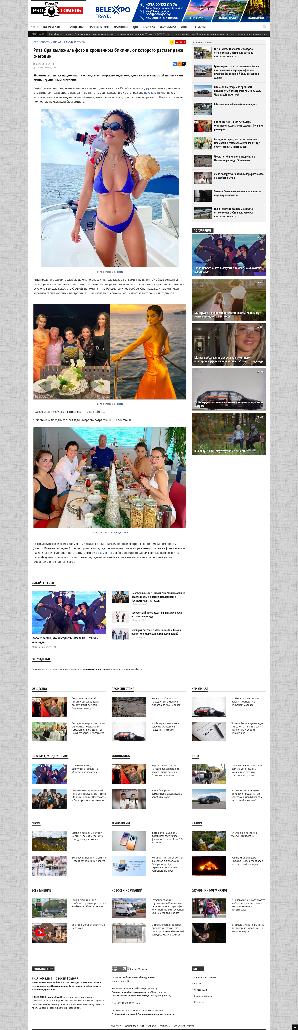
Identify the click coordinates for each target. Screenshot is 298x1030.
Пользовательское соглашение (156, 1014)
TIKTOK (190, 1026)
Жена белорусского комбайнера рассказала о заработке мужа (239, 176)
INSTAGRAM (179, 1026)
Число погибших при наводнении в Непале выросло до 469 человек (234, 158)
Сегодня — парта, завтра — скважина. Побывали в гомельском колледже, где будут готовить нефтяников (237, 142)
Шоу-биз (149, 27)
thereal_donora (120, 532)
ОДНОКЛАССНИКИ (134, 1026)
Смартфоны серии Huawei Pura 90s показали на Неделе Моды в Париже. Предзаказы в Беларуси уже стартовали (158, 596)
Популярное (202, 230)
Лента (34, 27)
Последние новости (202, 42)
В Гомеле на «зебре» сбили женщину (235, 104)
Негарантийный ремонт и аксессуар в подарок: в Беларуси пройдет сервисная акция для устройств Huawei (167, 864)
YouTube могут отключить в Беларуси (88, 926)
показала (150, 93)
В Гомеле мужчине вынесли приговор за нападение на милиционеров (248, 928)
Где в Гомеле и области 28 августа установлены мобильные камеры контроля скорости (233, 212)
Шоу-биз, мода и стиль (69, 42)
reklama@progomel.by (145, 988)
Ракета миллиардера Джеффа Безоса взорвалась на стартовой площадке (247, 861)
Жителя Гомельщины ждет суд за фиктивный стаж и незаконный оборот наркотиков (247, 728)
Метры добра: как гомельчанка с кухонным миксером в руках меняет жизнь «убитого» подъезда (228, 359)
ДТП (135, 27)
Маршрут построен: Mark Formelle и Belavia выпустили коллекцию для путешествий (156, 632)
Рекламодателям (203, 995)
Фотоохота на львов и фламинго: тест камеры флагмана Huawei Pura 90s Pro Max (167, 837)
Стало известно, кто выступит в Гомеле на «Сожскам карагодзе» (227, 269)
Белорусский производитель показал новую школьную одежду (156, 614)
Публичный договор (123, 1014)
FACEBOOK (151, 1026)
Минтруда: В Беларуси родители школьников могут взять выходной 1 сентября (227, 314)
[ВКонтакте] (175, 64)
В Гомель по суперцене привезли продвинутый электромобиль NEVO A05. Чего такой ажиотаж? (237, 90)
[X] (184, 64)
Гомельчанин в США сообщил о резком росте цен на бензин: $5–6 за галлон (89, 903)
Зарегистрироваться (205, 977)
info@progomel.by (121, 980)
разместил (105, 553)
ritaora (119, 271)
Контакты (199, 1002)
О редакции (200, 989)
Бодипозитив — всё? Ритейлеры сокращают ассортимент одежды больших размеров (221, 33)
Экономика (168, 27)
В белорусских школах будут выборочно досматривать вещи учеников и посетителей (248, 904)
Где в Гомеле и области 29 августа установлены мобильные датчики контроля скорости (96, 33)
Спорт (185, 27)
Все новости (42, 42)
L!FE (54, 67)
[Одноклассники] (179, 64)
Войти (197, 983)
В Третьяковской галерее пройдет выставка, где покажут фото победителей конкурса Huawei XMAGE (168, 929)
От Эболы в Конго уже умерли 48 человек (244, 834)
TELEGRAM (165, 1026)
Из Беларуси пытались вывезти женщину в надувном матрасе (228, 404)
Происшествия (98, 27)
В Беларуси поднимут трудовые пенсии (219, 451)
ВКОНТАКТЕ (117, 1026)
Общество (77, 27)
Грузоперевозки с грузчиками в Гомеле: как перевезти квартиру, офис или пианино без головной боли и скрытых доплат (237, 71)
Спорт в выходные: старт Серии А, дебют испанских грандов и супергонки (87, 836)
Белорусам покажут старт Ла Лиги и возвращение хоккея (89, 859)
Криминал (120, 27)
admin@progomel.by (160, 995)
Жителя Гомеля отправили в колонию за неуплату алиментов (237, 193)
